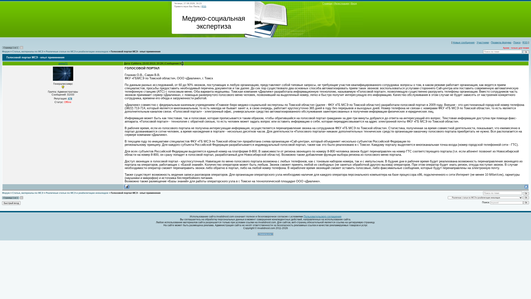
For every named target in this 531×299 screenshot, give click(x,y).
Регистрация (341, 3)
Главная (327, 3)
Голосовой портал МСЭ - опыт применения (135, 51)
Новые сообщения (464, 42)
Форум (6, 51)
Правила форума (501, 42)
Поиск (516, 42)
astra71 (63, 63)
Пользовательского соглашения (322, 216)
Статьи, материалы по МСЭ (27, 51)
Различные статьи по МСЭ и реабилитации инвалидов (77, 51)
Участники (483, 42)
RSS (204, 6)
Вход (354, 3)
